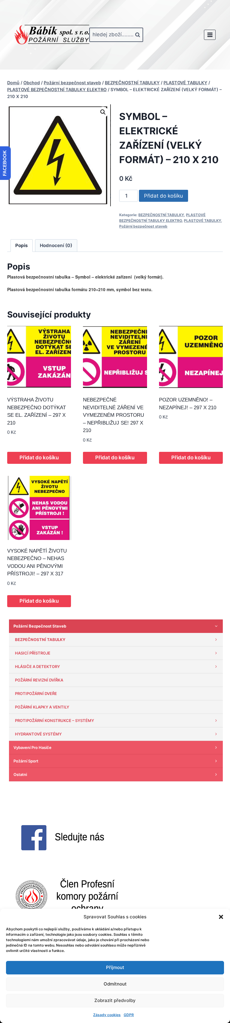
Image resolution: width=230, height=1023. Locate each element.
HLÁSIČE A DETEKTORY (37, 666)
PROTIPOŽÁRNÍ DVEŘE (36, 693)
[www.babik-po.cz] (51, 35)
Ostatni (20, 774)
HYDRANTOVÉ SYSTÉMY (38, 734)
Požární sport (25, 761)
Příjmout (115, 967)
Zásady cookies (107, 1015)
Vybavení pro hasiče (32, 747)
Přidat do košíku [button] (39, 458)
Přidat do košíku (163, 196)
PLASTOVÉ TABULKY (202, 220)
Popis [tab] (21, 245)
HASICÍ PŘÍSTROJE (32, 653)
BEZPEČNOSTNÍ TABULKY (161, 215)
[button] (221, 917)
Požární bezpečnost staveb (143, 226)
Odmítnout (115, 984)
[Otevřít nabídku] (210, 35)
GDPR (129, 1015)
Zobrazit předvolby (115, 1000)
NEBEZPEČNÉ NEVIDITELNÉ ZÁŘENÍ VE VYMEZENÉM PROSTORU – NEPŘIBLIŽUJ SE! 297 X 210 (113, 415)
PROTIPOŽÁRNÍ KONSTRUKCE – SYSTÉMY (54, 720)
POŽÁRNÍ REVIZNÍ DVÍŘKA (39, 680)
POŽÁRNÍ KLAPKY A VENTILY (42, 707)
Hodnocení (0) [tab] (56, 245)
